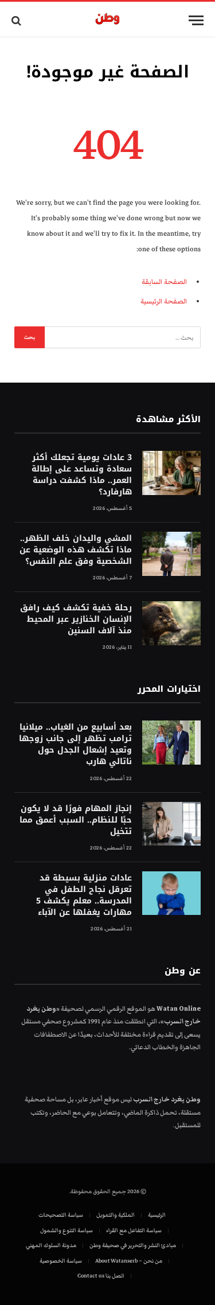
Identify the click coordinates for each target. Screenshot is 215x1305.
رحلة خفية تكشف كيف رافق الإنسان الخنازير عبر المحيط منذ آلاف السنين (76, 619)
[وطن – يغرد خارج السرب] (107, 20)
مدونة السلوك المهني (51, 1245)
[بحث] (17, 20)
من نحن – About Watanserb (128, 1260)
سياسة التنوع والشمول (66, 1230)
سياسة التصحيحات (60, 1215)
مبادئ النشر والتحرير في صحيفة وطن (132, 1245)
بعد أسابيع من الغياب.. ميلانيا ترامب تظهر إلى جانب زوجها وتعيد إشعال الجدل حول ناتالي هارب (75, 744)
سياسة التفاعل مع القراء (134, 1230)
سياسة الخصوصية (61, 1260)
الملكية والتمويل (115, 1215)
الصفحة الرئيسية (163, 301)
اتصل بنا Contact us (100, 1275)
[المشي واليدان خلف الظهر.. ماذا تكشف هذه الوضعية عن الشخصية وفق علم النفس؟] (171, 554)
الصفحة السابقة (164, 281)
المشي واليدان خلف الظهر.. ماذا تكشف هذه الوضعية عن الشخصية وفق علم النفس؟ (75, 550)
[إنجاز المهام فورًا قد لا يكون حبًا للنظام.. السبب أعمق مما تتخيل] (171, 824)
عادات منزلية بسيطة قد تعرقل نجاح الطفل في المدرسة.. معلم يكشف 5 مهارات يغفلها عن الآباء (84, 895)
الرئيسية (157, 1215)
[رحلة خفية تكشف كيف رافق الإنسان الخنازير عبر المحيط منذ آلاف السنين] (171, 623)
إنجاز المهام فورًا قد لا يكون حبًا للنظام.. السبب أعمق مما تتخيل (75, 820)
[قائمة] (196, 20)
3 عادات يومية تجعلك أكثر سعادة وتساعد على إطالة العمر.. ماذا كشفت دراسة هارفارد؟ (82, 475)
